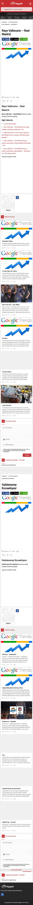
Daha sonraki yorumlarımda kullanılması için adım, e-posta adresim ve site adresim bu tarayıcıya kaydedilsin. (16, 450)
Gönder (25, 39)
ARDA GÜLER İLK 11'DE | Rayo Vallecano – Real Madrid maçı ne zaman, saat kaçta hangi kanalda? (16, 135)
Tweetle (16, 39)
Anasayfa (4, 22)
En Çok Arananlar (13, 22)
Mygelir (8, 210)
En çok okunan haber (10, 124)
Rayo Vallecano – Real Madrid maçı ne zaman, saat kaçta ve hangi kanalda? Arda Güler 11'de (16, 143)
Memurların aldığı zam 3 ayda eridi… (17, 14)
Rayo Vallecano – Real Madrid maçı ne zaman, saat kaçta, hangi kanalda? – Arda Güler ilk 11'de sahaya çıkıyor (16, 151)
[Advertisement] (16, 77)
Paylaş (7, 39)
